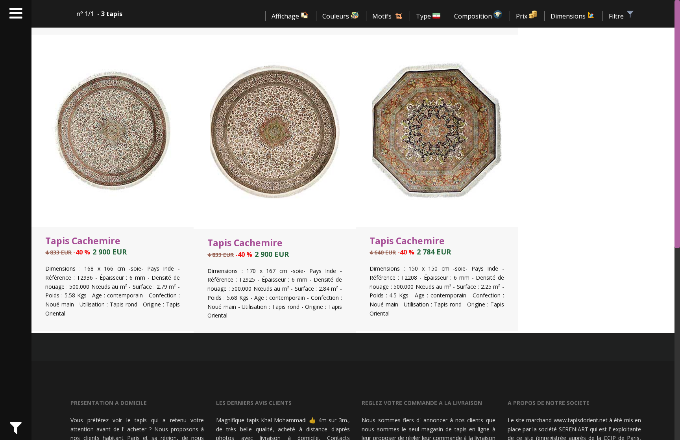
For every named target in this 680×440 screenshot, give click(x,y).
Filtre (617, 16)
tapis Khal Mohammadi (277, 420)
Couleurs (336, 16)
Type (424, 16)
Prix (522, 16)
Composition (473, 16)
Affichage (286, 16)
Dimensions (569, 16)
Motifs (382, 16)
